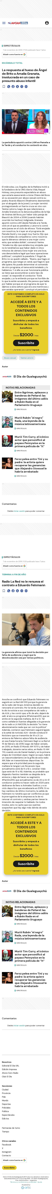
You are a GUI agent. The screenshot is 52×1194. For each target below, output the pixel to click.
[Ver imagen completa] (47, 112)
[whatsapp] (8, 86)
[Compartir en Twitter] (17, 86)
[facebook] (13, 86)
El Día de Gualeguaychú (30, 376)
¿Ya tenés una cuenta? (26, 350)
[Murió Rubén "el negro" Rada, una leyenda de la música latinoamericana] (7, 422)
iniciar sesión (19, 511)
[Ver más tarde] (4, 86)
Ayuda (39, 1182)
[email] (21, 86)
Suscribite (26, 343)
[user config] (47, 23)
